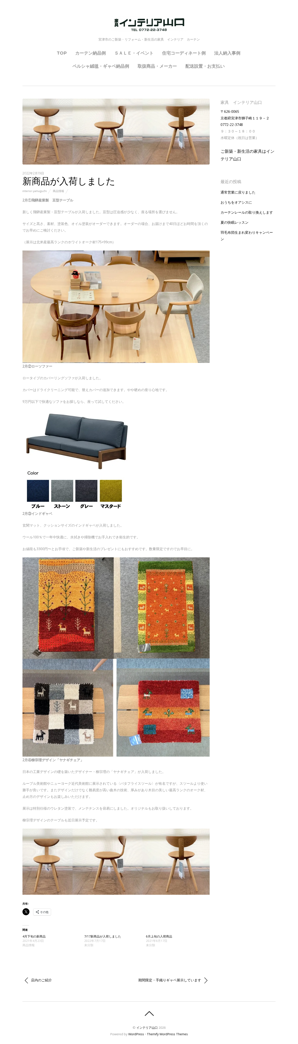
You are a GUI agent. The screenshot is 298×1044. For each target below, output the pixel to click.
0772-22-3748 (232, 124)
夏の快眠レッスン (234, 222)
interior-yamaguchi (34, 191)
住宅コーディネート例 (184, 53)
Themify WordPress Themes (167, 1034)
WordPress (136, 1034)
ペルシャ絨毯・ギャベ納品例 (100, 66)
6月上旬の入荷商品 (159, 936)
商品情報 (58, 191)
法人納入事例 (227, 53)
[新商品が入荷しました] (116, 163)
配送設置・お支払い (205, 66)
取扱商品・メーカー (157, 66)
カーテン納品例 (90, 53)
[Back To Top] (149, 1013)
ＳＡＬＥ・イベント (134, 53)
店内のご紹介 (41, 980)
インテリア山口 (147, 1027)
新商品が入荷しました (68, 181)
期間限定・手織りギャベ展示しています (170, 980)
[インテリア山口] (149, 28)
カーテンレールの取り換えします (247, 212)
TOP (62, 53)
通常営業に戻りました (238, 192)
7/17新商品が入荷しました (102, 936)
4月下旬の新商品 (34, 936)
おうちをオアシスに (236, 202)
